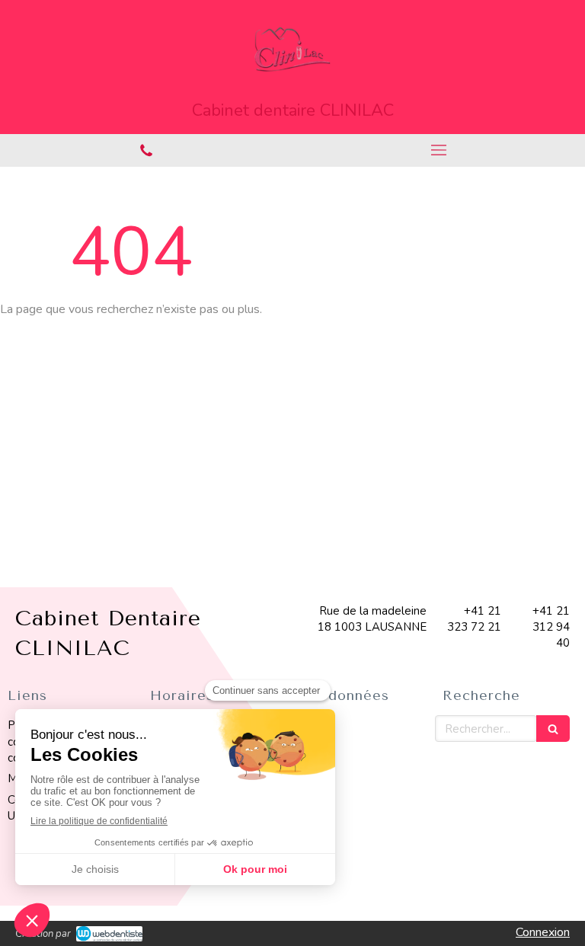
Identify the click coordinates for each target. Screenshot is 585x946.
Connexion (543, 932)
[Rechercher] (553, 728)
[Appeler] (146, 150)
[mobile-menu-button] (438, 150)
